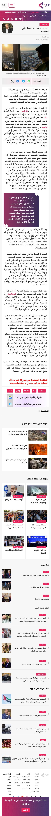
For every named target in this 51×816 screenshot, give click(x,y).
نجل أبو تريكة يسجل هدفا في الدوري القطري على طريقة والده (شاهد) (30, 745)
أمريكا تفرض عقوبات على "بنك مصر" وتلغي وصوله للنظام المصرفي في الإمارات (30, 620)
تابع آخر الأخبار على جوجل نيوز (29, 397)
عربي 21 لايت (40, 674)
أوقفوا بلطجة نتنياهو (14, 500)
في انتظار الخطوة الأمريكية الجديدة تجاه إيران (16, 447)
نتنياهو (25, 111)
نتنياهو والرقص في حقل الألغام (16, 461)
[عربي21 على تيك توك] (8, 19)
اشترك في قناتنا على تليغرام (28, 404)
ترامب (44, 127)
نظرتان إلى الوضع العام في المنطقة (36, 575)
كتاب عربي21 (26, 776)
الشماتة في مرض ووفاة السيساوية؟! (32, 715)
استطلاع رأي (26, 789)
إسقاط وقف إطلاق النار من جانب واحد (38, 526)
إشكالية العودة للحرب (14, 550)
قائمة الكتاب (42, 16)
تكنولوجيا (17, 782)
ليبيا (10, 782)
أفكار (28, 785)
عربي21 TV (16, 776)
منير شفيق (45, 37)
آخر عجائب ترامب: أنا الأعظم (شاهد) (33, 664)
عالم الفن (17, 779)
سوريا (9, 785)
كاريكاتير (33, 16)
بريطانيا (9, 788)
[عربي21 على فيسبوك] (25, 19)
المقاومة (12, 294)
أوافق (25, 810)
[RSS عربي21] (4, 19)
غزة (46, 118)
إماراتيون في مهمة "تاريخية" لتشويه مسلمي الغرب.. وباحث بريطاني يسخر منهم (30, 700)
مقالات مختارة (10, 12)
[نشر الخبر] (12, 81)
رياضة (42, 740)
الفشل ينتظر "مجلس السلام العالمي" (14, 526)
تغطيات (37, 779)
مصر (9, 791)
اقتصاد (37, 782)
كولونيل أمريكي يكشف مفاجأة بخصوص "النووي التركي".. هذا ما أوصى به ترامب (29, 760)
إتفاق (18, 390)
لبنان (9, 794)
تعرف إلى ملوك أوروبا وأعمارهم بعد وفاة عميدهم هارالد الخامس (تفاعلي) (31, 679)
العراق (9, 779)
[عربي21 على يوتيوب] (16, 19)
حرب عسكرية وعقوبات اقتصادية (38, 501)
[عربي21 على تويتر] (20, 19)
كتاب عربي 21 (33, 12)
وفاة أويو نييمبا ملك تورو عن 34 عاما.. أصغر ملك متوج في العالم (30, 650)
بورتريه (25, 16)
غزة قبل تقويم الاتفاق (40, 551)
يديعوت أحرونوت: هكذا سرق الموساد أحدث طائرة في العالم (30, 730)
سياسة (42, 615)
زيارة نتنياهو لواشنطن (41, 599)
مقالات (45, 12)
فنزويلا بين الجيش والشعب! (39, 587)
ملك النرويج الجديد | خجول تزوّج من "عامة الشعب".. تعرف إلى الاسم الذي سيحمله (31, 635)
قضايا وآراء (22, 12)
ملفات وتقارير (35, 791)
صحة (18, 785)
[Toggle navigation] (12, 5)
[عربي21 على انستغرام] (12, 19)
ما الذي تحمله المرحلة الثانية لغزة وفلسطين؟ (17, 432)
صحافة (42, 725)
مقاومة (41, 390)
